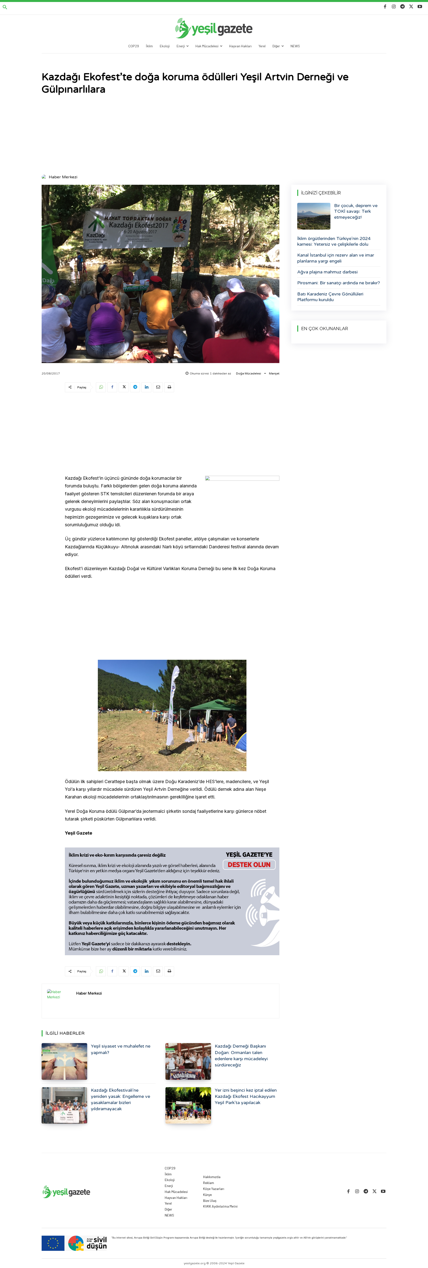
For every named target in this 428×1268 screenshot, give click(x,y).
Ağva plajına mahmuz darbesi (327, 272)
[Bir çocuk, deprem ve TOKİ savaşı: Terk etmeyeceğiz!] (313, 216)
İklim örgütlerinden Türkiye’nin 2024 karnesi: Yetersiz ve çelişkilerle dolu (334, 241)
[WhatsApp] (101, 387)
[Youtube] (420, 7)
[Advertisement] (214, 135)
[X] (411, 7)
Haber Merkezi (63, 177)
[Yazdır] (169, 387)
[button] (5, 7)
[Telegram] (402, 7)
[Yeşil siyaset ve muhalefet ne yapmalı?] (64, 1061)
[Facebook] (385, 7)
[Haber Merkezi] (45, 177)
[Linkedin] (146, 387)
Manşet (274, 373)
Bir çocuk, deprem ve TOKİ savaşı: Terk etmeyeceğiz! (355, 211)
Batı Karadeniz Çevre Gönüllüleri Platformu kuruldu (330, 296)
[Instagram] (394, 7)
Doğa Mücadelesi (248, 373)
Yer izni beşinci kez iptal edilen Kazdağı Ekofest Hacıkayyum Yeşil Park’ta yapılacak (246, 1096)
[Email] (158, 387)
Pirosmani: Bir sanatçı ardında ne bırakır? (338, 283)
